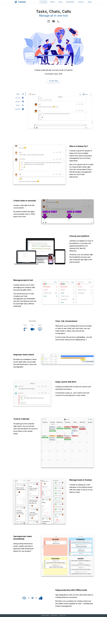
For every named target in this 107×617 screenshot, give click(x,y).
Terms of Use (62, 615)
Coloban (22, 2)
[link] (43, 2)
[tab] (19, 94)
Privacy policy (54, 615)
